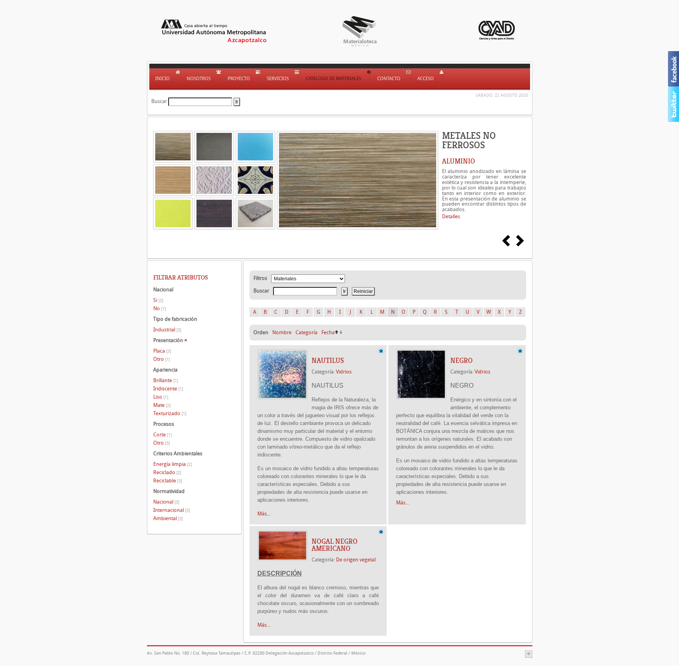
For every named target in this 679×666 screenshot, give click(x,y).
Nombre (282, 332)
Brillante (165, 380)
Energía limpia (172, 464)
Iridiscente (168, 389)
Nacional (166, 502)
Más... (263, 514)
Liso (160, 397)
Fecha (328, 332)
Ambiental (168, 518)
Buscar (159, 101)
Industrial (167, 330)
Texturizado (169, 413)
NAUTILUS (328, 360)
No (159, 308)
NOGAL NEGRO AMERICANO (335, 545)
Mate (162, 405)
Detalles (451, 216)
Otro (161, 359)
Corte (162, 435)
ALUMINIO (458, 161)
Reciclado (167, 472)
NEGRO (461, 360)
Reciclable (167, 481)
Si (158, 300)
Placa (162, 351)
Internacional (171, 510)
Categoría (306, 332)
